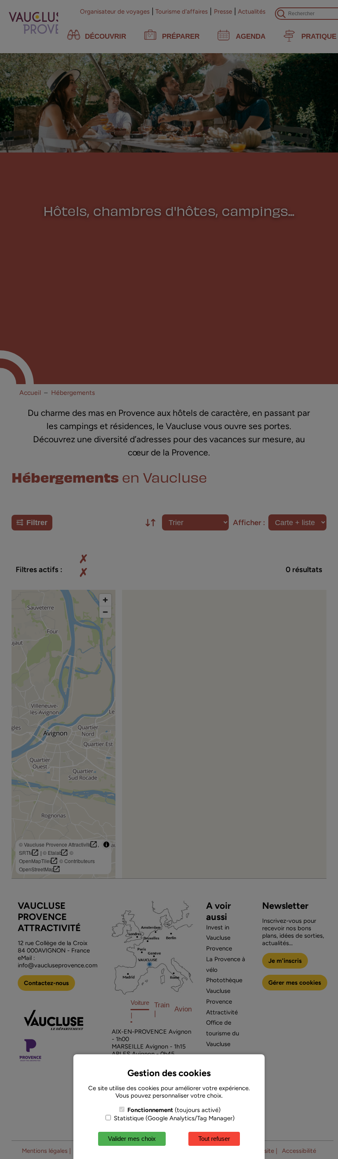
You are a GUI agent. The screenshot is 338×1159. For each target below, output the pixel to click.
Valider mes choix (132, 1138)
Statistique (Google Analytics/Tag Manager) (173, 1118)
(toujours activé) (174, 1110)
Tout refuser (214, 1138)
